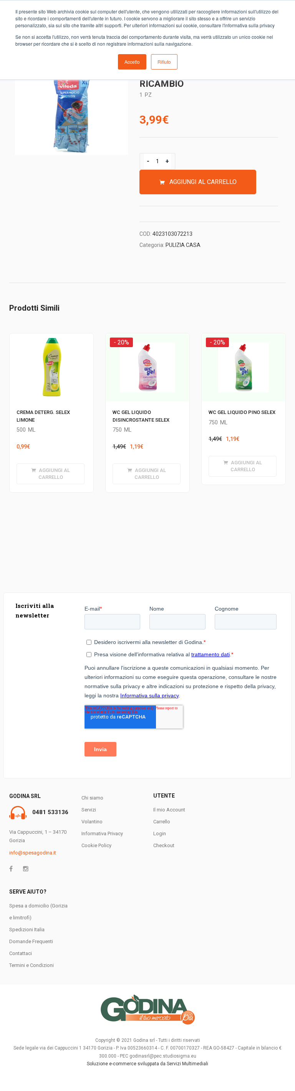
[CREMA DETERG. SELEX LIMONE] (51, 338)
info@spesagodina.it (32, 853)
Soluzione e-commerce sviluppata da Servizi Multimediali (147, 1063)
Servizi (88, 810)
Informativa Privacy (102, 833)
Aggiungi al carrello (203, 181)
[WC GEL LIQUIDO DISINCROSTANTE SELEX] (147, 341)
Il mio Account (169, 810)
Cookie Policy (96, 845)
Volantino (92, 821)
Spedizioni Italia (27, 929)
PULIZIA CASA (183, 245)
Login (159, 833)
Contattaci (20, 953)
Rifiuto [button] (164, 61)
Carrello (161, 821)
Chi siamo (92, 798)
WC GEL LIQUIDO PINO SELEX (242, 412)
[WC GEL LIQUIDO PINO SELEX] (243, 341)
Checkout (163, 845)
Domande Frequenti (31, 941)
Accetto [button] (132, 61)
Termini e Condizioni (31, 965)
